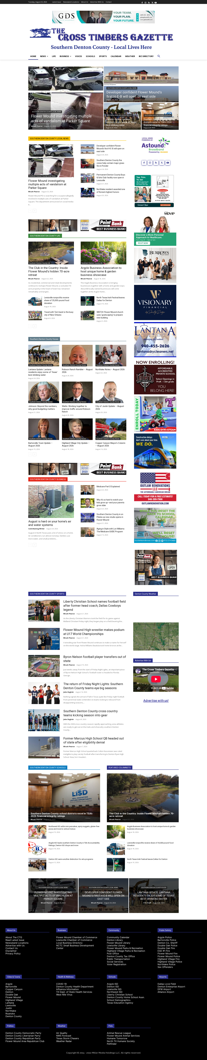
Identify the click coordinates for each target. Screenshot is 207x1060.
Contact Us (11, 948)
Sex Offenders (165, 967)
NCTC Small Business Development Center (75, 947)
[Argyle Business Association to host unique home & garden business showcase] (103, 253)
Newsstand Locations (16, 942)
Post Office (113, 953)
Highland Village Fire (169, 959)
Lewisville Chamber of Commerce (74, 940)
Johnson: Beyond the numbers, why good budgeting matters (42, 407)
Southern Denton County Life (45, 236)
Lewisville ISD (114, 989)
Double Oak (11, 994)
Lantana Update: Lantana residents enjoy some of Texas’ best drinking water (42, 372)
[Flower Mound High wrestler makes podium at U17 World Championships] (44, 639)
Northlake (10, 1010)
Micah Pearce (34, 192)
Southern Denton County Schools (158, 115)
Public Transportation (118, 959)
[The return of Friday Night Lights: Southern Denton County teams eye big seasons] (44, 693)
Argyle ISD (112, 983)
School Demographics (118, 1000)
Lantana (9, 1002)
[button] (158, 56)
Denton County (13, 1016)
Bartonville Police (167, 940)
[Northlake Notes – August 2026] (110, 355)
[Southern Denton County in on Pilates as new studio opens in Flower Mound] (87, 517)
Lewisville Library (116, 945)
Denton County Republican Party (23, 1038)
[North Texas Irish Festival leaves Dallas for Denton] (87, 301)
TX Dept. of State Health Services (74, 991)
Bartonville (11, 986)
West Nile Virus (64, 994)
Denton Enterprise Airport (171, 986)
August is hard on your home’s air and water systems (49, 523)
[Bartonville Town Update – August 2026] (43, 429)
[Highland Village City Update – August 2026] (77, 429)
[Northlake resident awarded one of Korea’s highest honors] (87, 192)
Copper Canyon (13, 989)
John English (68, 692)
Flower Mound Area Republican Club (24, 1041)
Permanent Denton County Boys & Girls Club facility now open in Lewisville (111, 177)
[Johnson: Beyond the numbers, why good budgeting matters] (43, 392)
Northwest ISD (115, 991)
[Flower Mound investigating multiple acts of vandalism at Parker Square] (65, 98)
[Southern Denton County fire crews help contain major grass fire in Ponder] (87, 163)
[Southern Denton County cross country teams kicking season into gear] (44, 720)
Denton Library (115, 940)
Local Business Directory (69, 942)
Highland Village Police (170, 961)
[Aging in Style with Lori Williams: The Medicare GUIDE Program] (87, 532)
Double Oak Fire (166, 948)
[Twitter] (152, 2)
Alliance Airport (166, 991)
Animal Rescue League (119, 1033)
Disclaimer (11, 950)
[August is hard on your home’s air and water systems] (51, 501)
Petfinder (112, 1043)
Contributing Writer (36, 529)
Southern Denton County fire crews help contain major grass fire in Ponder (110, 163)
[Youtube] (156, 2)
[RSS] (149, 2)
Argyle (8, 983)
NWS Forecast (63, 1035)
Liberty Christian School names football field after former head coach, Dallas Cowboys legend (94, 605)
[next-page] (34, 211)
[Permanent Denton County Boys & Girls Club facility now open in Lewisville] (87, 178)
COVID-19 (61, 983)
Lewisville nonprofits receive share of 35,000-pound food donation (56, 300)
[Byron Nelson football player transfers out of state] (44, 666)
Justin (8, 1008)
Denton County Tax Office (121, 956)
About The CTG (13, 937)
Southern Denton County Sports (47, 594)
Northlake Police (166, 964)
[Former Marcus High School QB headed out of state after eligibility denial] (44, 747)
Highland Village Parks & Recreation (126, 950)
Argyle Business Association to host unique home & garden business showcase (101, 271)
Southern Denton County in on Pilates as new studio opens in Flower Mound (110, 517)
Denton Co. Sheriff (167, 942)
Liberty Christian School (120, 994)
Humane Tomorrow (117, 1038)
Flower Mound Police (169, 956)
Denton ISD (113, 986)
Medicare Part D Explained (108, 486)
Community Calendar (118, 937)
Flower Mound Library (118, 942)
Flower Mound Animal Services (123, 1035)
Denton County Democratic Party (23, 1033)
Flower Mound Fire (167, 953)
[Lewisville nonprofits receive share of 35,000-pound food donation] (35, 301)
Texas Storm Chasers (67, 1038)
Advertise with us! (156, 700)
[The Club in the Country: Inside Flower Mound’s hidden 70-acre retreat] (51, 253)
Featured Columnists (120, 768)
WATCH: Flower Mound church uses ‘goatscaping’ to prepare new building (110, 315)
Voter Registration (116, 964)
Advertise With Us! (143, 660)
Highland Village (14, 1000)
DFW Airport (164, 989)
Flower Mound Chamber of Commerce (76, 937)
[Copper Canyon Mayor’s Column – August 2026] (110, 429)
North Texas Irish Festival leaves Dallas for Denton (147, 859)
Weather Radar (64, 1041)
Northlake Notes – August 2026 (110, 369)
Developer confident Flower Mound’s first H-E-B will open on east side (110, 149)
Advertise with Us (15, 945)
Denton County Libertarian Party (22, 1035)
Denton (9, 991)
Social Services (115, 961)
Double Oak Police (167, 945)
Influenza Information (67, 989)
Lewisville (10, 1005)
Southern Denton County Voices (119, 115)
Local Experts (34, 517)
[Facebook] (142, 2)
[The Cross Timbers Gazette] (103, 38)
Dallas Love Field (167, 983)
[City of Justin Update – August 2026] (110, 392)
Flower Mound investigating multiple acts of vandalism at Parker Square (47, 184)
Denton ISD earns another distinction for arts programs (71, 859)
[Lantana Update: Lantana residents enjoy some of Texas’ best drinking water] (43, 355)
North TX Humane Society (121, 1041)
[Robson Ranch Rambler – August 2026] (77, 355)
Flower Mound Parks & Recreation (125, 948)
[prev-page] (30, 211)
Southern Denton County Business (48, 479)
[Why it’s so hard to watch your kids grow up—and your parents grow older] (87, 503)
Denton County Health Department (75, 986)
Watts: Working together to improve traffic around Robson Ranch (76, 409)
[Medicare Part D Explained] (87, 490)
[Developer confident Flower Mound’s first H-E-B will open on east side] (141, 84)
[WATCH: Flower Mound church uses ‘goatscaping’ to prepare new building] (87, 315)
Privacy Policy (13, 953)
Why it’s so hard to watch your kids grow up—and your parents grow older (110, 503)
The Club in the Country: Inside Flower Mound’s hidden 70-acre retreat (48, 271)
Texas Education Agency (120, 1002)
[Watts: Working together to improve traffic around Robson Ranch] (77, 392)
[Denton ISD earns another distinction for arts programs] (37, 864)
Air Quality (61, 1033)
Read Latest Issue (14, 940)
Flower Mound (13, 997)
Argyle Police (165, 937)
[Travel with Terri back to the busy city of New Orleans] (35, 315)
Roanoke (10, 1013)
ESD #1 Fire (164, 950)
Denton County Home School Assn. (125, 997)
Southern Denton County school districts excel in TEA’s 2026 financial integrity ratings (61, 815)
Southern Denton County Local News (46, 112)
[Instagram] (145, 2)
